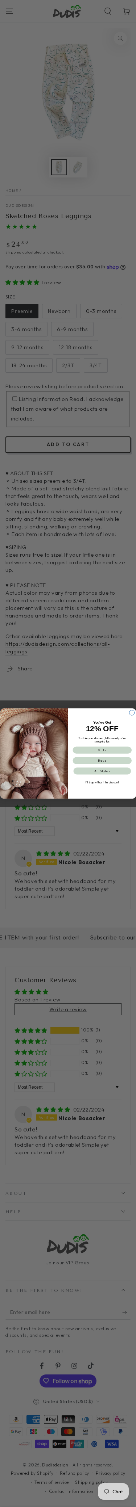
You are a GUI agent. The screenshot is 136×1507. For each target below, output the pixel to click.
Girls (102, 750)
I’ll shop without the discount (102, 782)
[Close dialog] (131, 712)
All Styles (102, 771)
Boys (102, 760)
